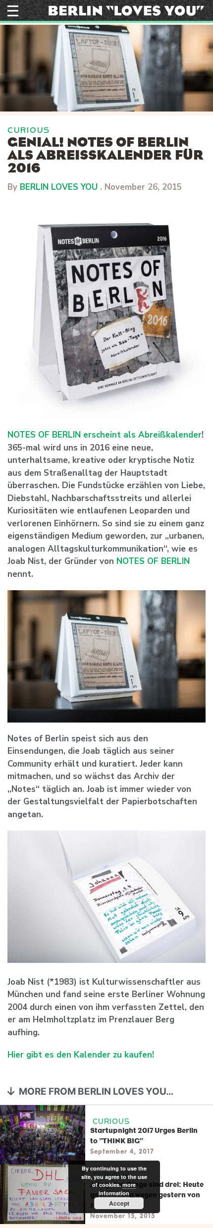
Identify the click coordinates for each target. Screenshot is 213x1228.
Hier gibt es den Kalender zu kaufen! (82, 1055)
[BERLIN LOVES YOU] (126, 10)
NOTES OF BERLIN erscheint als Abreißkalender (104, 435)
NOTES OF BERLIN (153, 561)
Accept (119, 1203)
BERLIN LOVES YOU (59, 187)
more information (117, 1189)
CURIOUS (28, 130)
